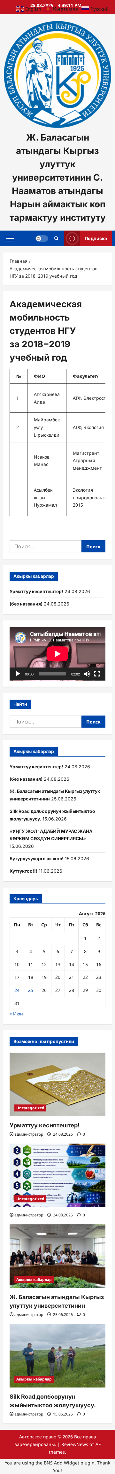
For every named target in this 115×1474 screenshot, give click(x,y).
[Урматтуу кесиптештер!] (57, 1084)
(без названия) (26, 603)
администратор (28, 1134)
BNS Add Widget (61, 1463)
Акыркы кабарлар (34, 1279)
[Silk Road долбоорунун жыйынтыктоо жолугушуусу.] (57, 1355)
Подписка (96, 238)
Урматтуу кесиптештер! (36, 591)
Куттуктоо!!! (23, 871)
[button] (10, 238)
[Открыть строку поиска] (56, 238)
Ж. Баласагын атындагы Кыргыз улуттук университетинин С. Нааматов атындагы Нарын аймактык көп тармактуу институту (58, 177)
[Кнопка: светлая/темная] (41, 238)
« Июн (16, 1014)
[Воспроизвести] (18, 674)
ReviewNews (74, 1444)
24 (16, 990)
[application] (57, 654)
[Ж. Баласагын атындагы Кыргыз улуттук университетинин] (57, 1256)
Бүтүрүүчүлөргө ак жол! (37, 858)
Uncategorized (30, 1108)
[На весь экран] (97, 674)
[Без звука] (87, 674)
